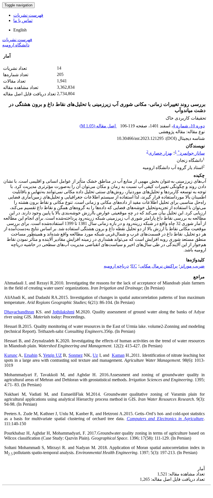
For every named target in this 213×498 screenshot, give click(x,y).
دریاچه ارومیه (116, 266)
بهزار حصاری (160, 153)
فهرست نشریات (28, 15)
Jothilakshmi (63, 311)
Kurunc (10, 355)
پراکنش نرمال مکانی (159, 266)
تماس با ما (22, 20)
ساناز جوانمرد (191, 153)
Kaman (118, 355)
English (20, 30)
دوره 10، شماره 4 (189, 125)
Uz (95, 355)
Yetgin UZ (52, 355)
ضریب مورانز (192, 266)
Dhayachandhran (19, 311)
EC (134, 266)
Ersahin (30, 355)
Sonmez (76, 355)
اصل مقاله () (98, 125)
